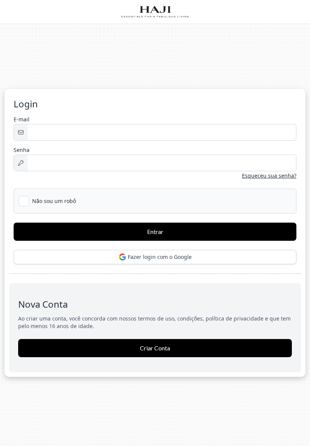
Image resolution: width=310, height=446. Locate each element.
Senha (21, 149)
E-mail (21, 119)
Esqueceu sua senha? (269, 175)
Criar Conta (155, 348)
